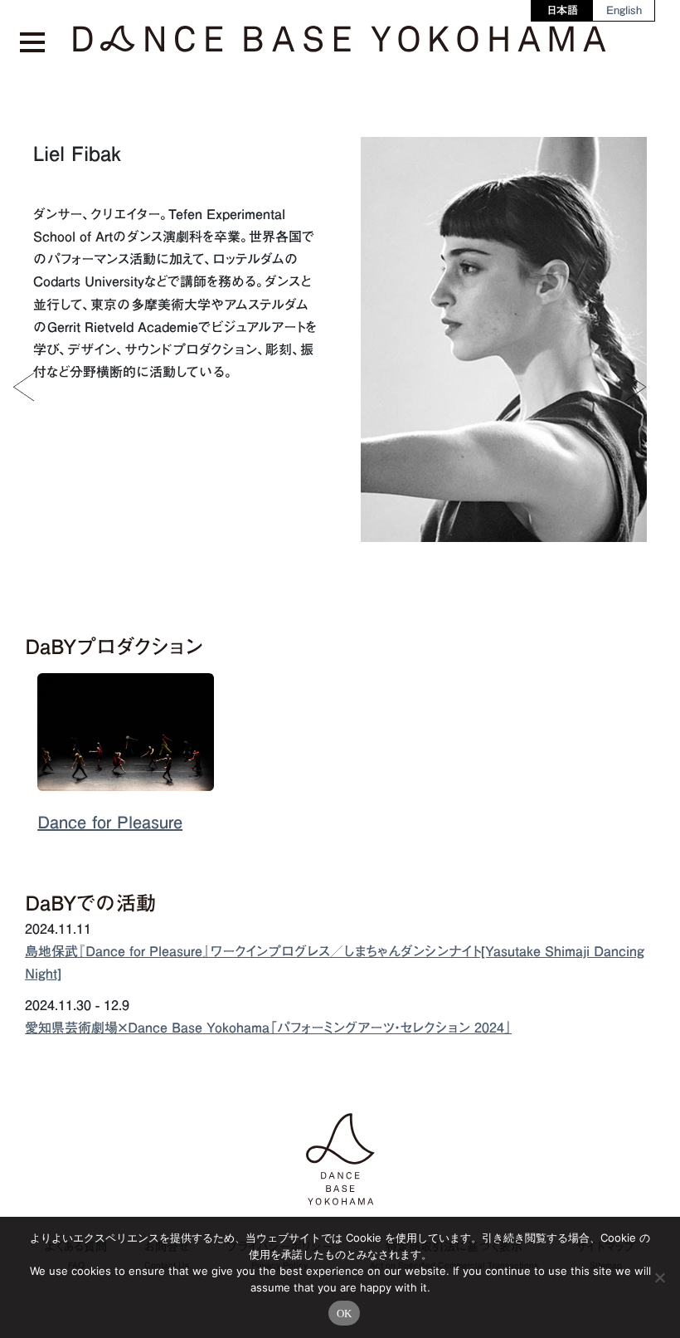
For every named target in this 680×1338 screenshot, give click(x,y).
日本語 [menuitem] (562, 10)
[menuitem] (562, 10)
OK (344, 1313)
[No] (659, 1277)
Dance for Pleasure (109, 821)
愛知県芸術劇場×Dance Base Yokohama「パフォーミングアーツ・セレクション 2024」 (268, 1027)
